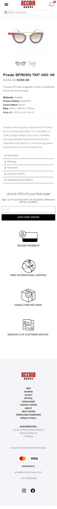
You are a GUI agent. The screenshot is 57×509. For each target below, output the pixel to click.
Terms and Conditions (28, 414)
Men (28, 388)
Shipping (11, 162)
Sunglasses (28, 401)
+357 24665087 (28, 478)
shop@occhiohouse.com (28, 472)
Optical (28, 398)
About (28, 408)
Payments (12, 168)
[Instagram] (24, 490)
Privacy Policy (28, 418)
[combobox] (28, 12)
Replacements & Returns (20, 180)
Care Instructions (16, 174)
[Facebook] (32, 490)
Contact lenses (28, 404)
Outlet (28, 395)
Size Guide (12, 156)
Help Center (28, 411)
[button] (6, 4)
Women (28, 391)
